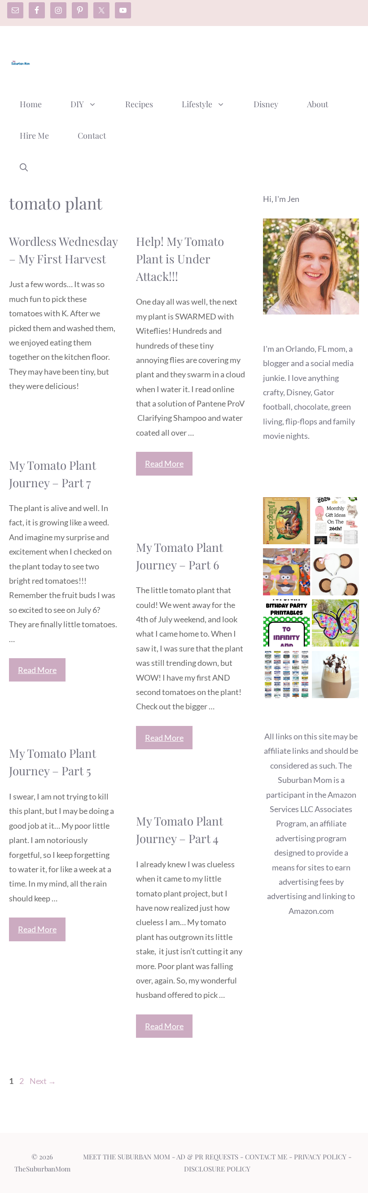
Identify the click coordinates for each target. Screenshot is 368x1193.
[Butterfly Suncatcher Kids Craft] (335, 625)
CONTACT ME (266, 1156)
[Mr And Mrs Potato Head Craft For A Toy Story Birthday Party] (286, 573)
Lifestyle (197, 104)
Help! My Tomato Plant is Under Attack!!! (180, 258)
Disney (266, 104)
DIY (77, 104)
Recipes (139, 104)
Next (43, 1081)
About (317, 104)
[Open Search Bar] (23, 167)
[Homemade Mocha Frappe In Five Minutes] (335, 676)
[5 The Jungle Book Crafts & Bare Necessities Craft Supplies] (286, 522)
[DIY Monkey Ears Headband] (335, 573)
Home (31, 104)
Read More (164, 463)
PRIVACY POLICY (320, 1156)
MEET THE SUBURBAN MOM (126, 1156)
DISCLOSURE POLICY (217, 1168)
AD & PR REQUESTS (207, 1156)
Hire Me (34, 135)
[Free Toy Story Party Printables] (286, 625)
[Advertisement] (195, 59)
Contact (92, 135)
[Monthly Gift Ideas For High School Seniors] (335, 522)
